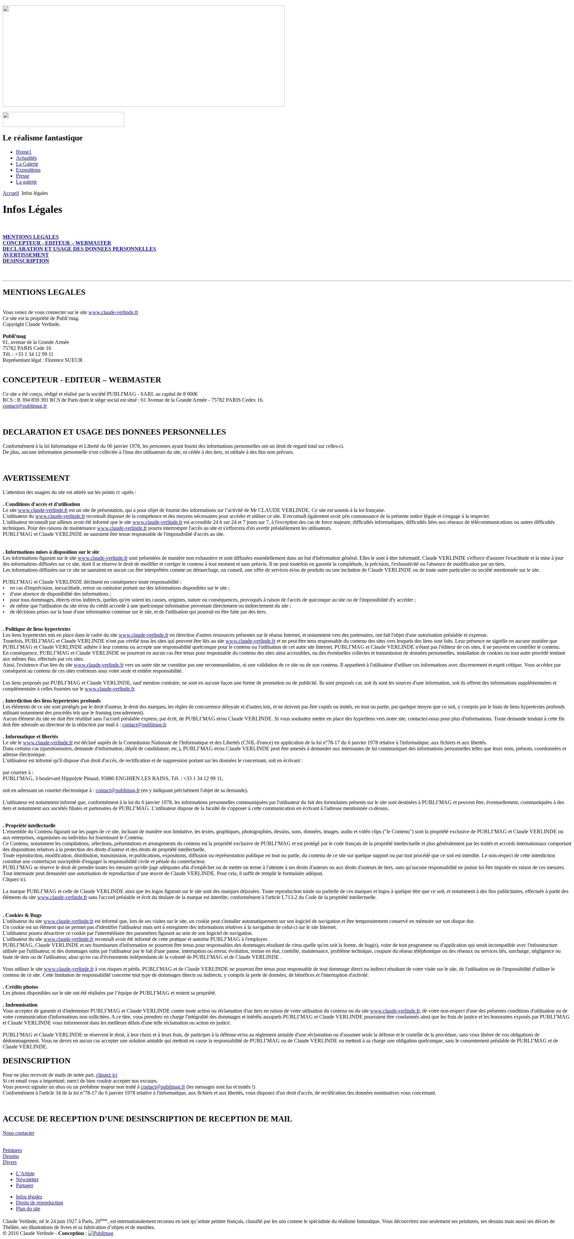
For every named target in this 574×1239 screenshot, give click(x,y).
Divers (10, 1162)
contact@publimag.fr (25, 406)
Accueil (11, 193)
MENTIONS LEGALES (31, 237)
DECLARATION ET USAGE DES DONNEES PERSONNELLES (79, 249)
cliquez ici (106, 1075)
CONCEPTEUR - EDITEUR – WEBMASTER (57, 243)
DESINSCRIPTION (26, 261)
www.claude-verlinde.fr (113, 312)
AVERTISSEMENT (26, 255)
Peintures (12, 1150)
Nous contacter (18, 1133)
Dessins (11, 1156)
